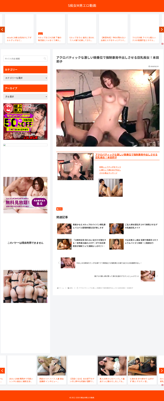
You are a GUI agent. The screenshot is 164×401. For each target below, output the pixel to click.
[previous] (2, 29)
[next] (161, 29)
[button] (45, 58)
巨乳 (60, 209)
